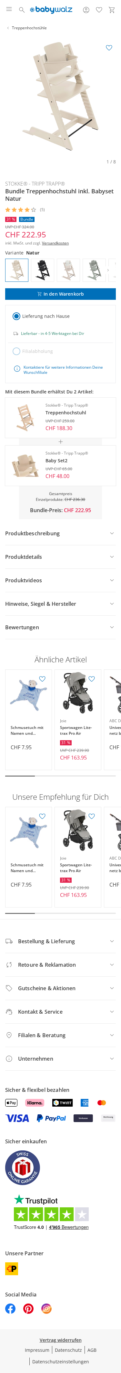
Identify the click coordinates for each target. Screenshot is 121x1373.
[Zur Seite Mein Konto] (86, 10)
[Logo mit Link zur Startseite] (51, 10)
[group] (60, 96)
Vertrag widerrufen (61, 1340)
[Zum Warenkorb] (112, 10)
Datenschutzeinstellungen (60, 1362)
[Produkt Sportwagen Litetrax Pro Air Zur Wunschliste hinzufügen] (91, 679)
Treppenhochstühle (29, 28)
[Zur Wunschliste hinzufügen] (109, 48)
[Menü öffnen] (9, 10)
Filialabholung (37, 351)
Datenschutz (68, 1350)
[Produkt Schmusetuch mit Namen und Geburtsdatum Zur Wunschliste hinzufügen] (42, 679)
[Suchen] (22, 10)
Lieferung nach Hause (46, 316)
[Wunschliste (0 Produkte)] (99, 10)
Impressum (37, 1350)
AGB (91, 1350)
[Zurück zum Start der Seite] (114, 1328)
